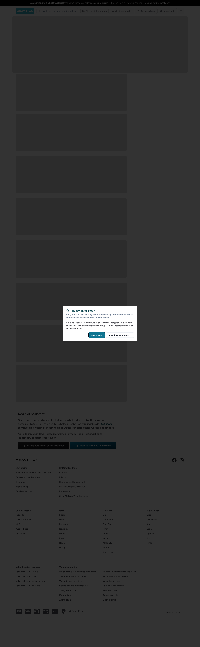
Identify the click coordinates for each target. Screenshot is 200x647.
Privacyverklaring (96, 325)
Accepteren (96, 335)
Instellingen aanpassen (120, 335)
